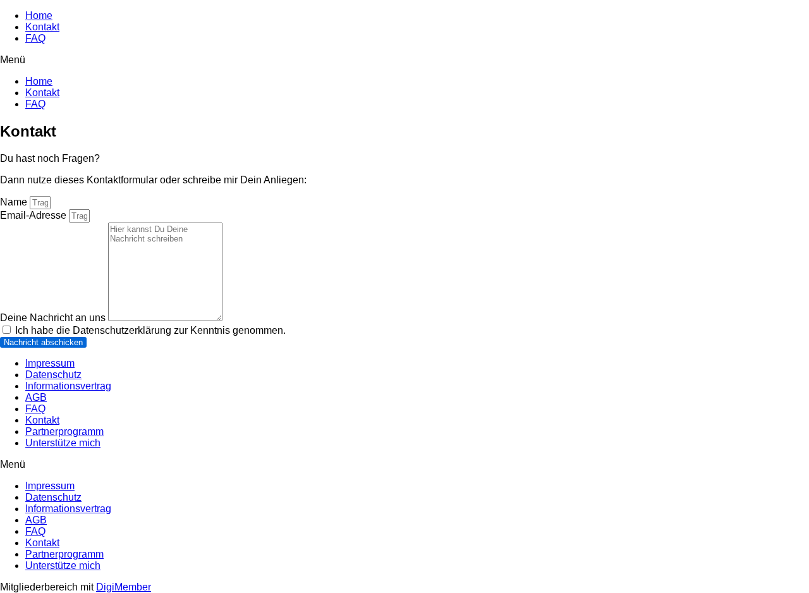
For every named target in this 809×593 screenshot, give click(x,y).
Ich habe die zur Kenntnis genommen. (150, 330)
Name (15, 202)
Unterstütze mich (62, 442)
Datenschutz (53, 374)
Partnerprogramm (64, 431)
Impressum (50, 363)
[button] (404, 60)
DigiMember (123, 587)
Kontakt (42, 26)
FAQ (35, 38)
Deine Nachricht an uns (54, 317)
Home (38, 15)
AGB (36, 397)
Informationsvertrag (68, 386)
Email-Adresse (34, 215)
